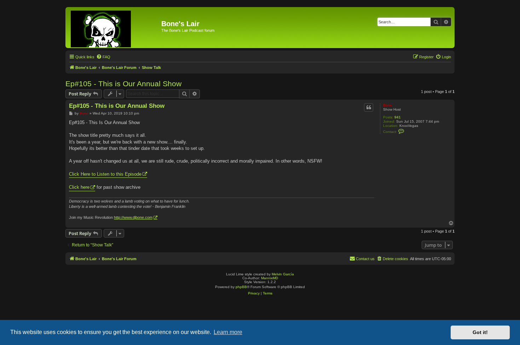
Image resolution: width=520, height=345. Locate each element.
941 (397, 117)
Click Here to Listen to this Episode (105, 174)
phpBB (241, 287)
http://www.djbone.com (133, 217)
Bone (387, 105)
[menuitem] (103, 57)
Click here (79, 187)
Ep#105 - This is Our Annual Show (123, 84)
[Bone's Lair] (114, 27)
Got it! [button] (480, 332)
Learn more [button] (228, 332)
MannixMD (269, 278)
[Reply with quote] (368, 107)
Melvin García (283, 274)
